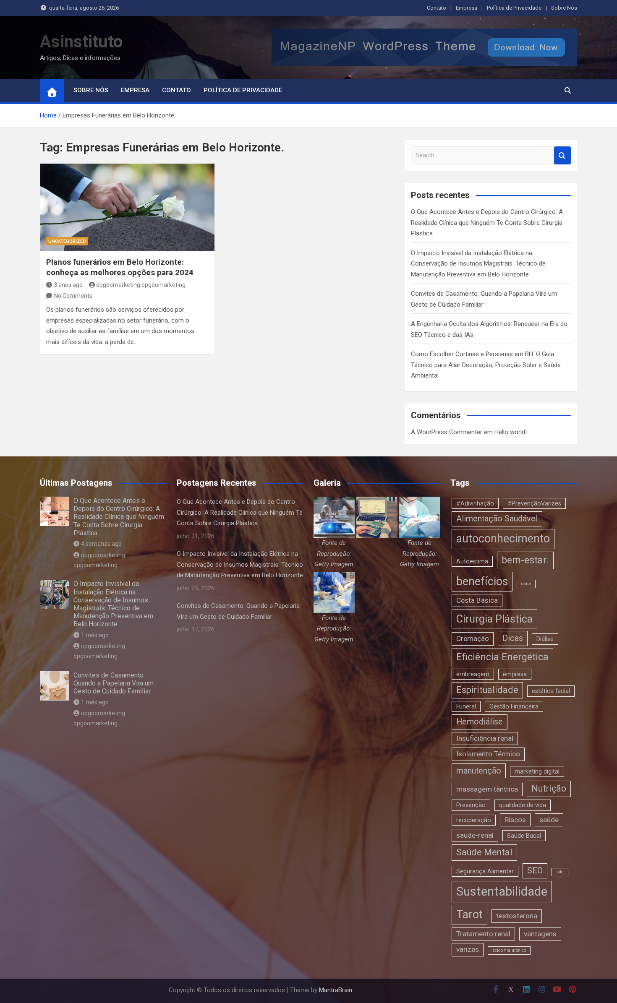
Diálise (545, 639)
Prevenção (471, 805)
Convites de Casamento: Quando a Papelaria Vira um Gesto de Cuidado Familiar (113, 683)
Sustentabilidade (501, 891)
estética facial (551, 691)
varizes (467, 949)
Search (562, 155)
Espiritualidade (487, 690)
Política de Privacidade (514, 8)
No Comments (73, 295)
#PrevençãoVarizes (534, 503)
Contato (436, 8)
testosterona (516, 916)
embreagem (472, 674)
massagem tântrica (487, 789)
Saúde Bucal (524, 835)
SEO (535, 870)
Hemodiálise (479, 722)
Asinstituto (81, 42)
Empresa (466, 8)
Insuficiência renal (484, 738)
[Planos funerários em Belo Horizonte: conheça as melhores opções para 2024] (127, 207)
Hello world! (510, 432)
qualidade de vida (522, 805)
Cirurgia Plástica (494, 619)
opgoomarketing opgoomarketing (141, 284)
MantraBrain (335, 990)
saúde (549, 819)
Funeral (466, 706)
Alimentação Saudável (497, 519)
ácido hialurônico (509, 950)
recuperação (473, 820)
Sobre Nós (564, 8)
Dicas (512, 638)
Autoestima (472, 561)
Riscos (515, 819)
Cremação (472, 638)
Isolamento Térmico (488, 754)
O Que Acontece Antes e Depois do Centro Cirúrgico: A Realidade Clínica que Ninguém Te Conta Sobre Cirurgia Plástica (487, 222)
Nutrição (548, 788)
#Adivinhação (475, 503)
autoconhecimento (503, 538)
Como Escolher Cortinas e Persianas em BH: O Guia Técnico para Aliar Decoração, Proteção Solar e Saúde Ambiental (486, 364)
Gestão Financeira (514, 706)
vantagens (540, 934)
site (560, 872)
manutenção (478, 771)
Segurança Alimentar (485, 871)
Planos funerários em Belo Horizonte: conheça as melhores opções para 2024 (119, 267)
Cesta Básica (477, 600)
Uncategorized (67, 241)
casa (526, 583)
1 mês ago (95, 635)
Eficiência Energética (502, 657)
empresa (515, 674)
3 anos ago (68, 284)
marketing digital (537, 771)
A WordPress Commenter (446, 432)
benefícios (482, 581)
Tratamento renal (483, 934)
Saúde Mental (484, 852)
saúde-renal (475, 835)
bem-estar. (525, 560)
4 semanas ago (101, 543)
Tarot (469, 914)
